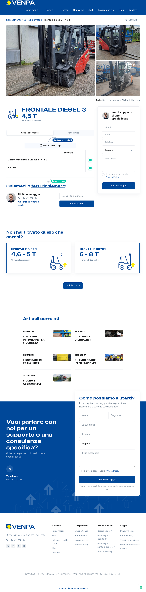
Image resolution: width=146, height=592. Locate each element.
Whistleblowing (105, 551)
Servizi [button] (49, 10)
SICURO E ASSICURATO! (32, 382)
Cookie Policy (126, 535)
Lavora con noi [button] (106, 10)
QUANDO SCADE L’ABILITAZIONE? (86, 362)
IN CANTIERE (29, 376)
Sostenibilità (81, 535)
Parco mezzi (58, 531)
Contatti (133, 10)
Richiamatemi (76, 203)
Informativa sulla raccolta (73, 588)
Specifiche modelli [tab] (30, 133)
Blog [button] (121, 10)
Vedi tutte (72, 285)
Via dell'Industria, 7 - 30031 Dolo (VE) (27, 535)
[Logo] (20, 526)
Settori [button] (65, 10)
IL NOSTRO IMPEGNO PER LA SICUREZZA (33, 339)
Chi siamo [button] (78, 10)
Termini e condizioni (129, 540)
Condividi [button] (132, 20)
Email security (81, 545)
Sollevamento (14, 20)
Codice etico (104, 531)
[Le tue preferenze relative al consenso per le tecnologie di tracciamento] (141, 587)
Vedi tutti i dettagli (57, 145)
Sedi (54, 535)
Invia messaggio (118, 185)
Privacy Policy (112, 177)
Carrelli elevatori (33, 20)
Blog (54, 548)
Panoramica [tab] (73, 133)
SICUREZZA (29, 331)
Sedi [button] (91, 10)
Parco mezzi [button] (31, 10)
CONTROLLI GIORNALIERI (83, 338)
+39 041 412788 (17, 540)
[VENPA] (20, 2)
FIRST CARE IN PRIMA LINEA (32, 362)
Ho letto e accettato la (117, 176)
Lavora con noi (82, 540)
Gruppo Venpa (81, 531)
